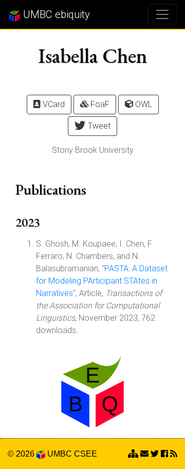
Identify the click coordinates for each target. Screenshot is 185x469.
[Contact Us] (133, 453)
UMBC (59, 453)
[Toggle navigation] (162, 14)
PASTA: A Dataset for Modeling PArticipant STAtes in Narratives (102, 281)
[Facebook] (164, 453)
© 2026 (22, 453)
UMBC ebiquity (55, 14)
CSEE (85, 453)
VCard (53, 104)
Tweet (98, 126)
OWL (142, 104)
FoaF (98, 104)
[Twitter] (155, 453)
